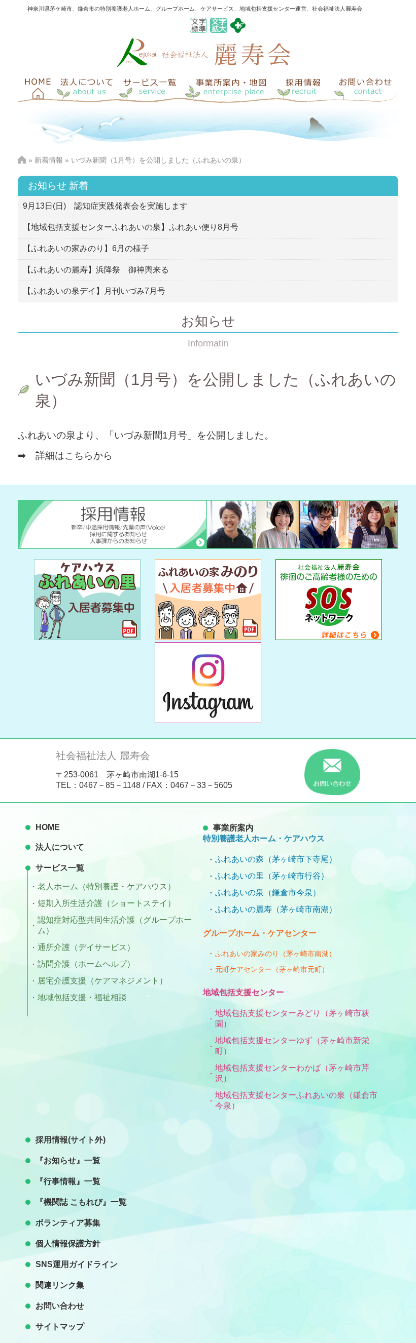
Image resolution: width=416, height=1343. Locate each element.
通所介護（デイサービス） (86, 947)
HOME (48, 827)
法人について (60, 847)
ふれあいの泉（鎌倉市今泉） (268, 892)
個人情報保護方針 (68, 1243)
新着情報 (48, 160)
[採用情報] (304, 87)
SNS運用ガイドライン (77, 1264)
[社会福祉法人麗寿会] (203, 64)
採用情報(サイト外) (71, 1139)
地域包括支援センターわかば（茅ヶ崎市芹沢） (292, 1073)
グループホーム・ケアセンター (260, 933)
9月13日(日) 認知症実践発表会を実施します (105, 206)
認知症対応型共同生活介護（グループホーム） (115, 925)
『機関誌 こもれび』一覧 (81, 1202)
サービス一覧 (60, 867)
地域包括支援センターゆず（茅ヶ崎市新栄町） (292, 1045)
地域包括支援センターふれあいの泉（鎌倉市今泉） (296, 1100)
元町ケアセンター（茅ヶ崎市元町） (272, 969)
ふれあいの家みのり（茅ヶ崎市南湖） (275, 954)
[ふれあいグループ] (238, 30)
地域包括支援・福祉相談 (82, 997)
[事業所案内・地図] (230, 87)
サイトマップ (60, 1326)
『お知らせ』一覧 (68, 1160)
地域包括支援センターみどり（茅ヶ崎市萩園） (292, 1018)
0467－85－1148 (110, 785)
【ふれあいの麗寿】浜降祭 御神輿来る (96, 269)
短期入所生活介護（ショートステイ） (107, 903)
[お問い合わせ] (365, 87)
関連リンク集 (60, 1285)
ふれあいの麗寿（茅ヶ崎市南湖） (276, 909)
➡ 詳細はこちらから (70, 455)
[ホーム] (35, 87)
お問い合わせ (60, 1305)
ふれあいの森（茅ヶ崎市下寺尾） (276, 859)
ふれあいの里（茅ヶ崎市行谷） (272, 876)
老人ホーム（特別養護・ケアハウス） (107, 886)
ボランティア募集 (68, 1222)
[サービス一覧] (152, 87)
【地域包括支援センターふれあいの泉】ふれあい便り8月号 (130, 227)
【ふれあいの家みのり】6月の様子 (86, 248)
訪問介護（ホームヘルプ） (86, 964)
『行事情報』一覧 (68, 1181)
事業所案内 (233, 827)
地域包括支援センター (243, 992)
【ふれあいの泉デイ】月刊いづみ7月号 (94, 291)
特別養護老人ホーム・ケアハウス (264, 838)
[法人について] (86, 87)
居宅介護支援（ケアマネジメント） (102, 980)
